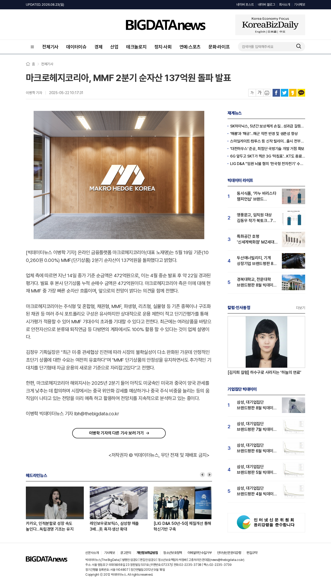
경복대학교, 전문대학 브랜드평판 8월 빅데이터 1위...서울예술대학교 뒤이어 (257, 282)
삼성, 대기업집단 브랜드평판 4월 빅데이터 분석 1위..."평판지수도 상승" (257, 491)
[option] (58, 509)
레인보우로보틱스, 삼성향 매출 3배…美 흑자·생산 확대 (114, 526)
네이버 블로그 (266, 4)
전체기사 (50, 46)
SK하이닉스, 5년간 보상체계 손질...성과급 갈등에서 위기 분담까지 (267, 126)
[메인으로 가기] (46, 560)
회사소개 (284, 4)
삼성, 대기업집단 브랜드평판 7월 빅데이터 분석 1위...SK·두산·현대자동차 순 (257, 426)
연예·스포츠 (190, 46)
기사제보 (299, 4)
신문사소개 (92, 553)
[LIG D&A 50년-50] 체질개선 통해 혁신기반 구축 (182, 526)
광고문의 (125, 553)
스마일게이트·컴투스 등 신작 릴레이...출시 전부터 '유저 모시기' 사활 (267, 141)
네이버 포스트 (245, 4)
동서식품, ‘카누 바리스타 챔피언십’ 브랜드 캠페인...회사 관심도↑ (256, 196)
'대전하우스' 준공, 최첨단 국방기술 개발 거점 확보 (267, 148)
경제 (98, 46)
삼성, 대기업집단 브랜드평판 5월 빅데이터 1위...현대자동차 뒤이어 (257, 469)
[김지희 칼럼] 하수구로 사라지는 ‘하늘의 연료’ (264, 372)
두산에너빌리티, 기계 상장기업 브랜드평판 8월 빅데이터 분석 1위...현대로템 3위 (257, 261)
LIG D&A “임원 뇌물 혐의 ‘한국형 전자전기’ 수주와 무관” (267, 163)
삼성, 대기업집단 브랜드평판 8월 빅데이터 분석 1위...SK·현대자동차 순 (257, 405)
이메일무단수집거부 (199, 553)
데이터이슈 (76, 46)
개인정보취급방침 (147, 553)
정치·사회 (163, 46)
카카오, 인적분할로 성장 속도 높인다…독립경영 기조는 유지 (49, 526)
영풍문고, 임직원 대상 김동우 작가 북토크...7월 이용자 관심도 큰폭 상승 (256, 218)
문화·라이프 (219, 46)
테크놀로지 (136, 46)
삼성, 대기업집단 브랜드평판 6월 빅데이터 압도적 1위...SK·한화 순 (257, 448)
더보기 (300, 308)
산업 (114, 46)
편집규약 (251, 553)
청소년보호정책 (172, 553)
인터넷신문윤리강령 (229, 553)
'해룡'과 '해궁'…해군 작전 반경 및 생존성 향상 (264, 133)
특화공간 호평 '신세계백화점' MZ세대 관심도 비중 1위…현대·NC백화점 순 (255, 239)
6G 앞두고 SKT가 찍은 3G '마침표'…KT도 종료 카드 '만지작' (267, 156)
